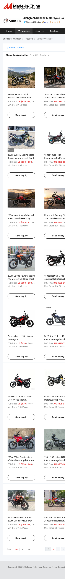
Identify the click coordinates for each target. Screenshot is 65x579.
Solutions (54, 31)
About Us (40, 31)
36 (23, 549)
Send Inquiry (21, 115)
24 (16, 549)
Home (9, 31)
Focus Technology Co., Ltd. (38, 567)
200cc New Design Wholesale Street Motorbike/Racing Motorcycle (21, 218)
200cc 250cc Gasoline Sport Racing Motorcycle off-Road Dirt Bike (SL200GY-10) (21, 158)
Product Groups (16, 47)
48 (29, 549)
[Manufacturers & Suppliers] (22, 6)
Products (25, 31)
